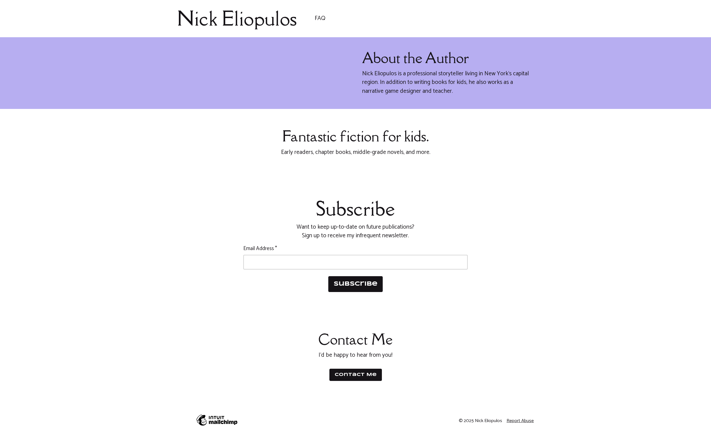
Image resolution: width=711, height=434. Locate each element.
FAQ (320, 18)
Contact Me (356, 375)
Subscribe (355, 284)
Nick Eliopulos (237, 18)
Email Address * (260, 249)
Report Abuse (520, 421)
